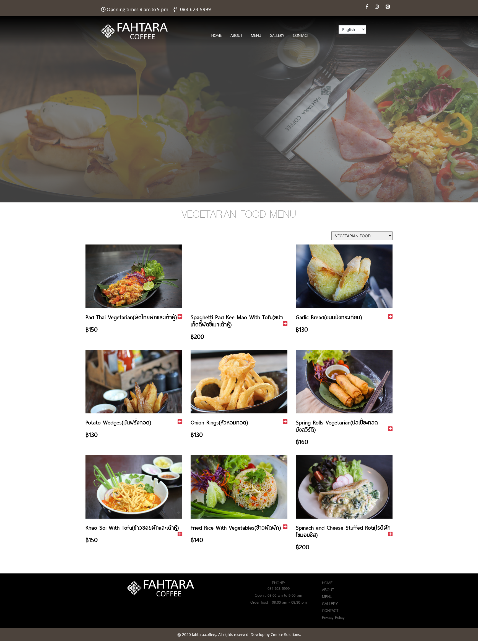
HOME (216, 35)
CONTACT (301, 35)
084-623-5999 (195, 9)
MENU (256, 35)
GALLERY (277, 35)
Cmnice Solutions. (286, 634)
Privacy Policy (333, 617)
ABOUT (236, 35)
